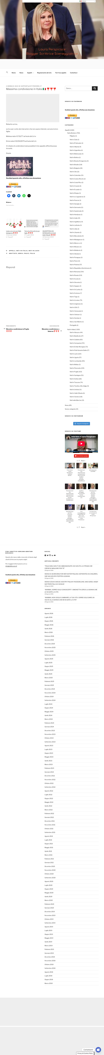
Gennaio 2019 (49, 953)
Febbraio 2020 (49, 904)
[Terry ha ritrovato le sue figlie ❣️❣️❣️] (32, 223)
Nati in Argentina (75, 150)
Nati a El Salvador (75, 143)
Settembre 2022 (50, 787)
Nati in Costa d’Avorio (77, 179)
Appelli (29, 73)
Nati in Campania (75, 343)
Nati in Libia (73, 229)
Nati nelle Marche (75, 400)
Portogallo (73, 325)
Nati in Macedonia (76, 236)
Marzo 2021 (48, 855)
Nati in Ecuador (75, 189)
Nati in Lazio (34, 250)
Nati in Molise (74, 364)
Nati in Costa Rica (75, 182)
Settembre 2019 (50, 923)
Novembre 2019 (50, 915)
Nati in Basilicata (75, 336)
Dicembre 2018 (50, 957)
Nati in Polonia (74, 264)
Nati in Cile (73, 171)
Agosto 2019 (49, 927)
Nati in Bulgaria (75, 168)
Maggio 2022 (49, 802)
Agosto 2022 (49, 791)
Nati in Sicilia (74, 379)
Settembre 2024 (50, 700)
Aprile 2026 (48, 628)
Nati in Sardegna (75, 375)
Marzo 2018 (49, 983)
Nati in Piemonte (75, 368)
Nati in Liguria (74, 357)
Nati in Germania (75, 207)
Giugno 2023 (49, 753)
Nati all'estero (71, 133)
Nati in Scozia (74, 279)
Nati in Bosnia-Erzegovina (78, 161)
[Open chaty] (98, 1049)
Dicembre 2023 (50, 730)
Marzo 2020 (49, 900)
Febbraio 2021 (49, 859)
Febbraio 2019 (49, 949)
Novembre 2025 (50, 647)
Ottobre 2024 (49, 696)
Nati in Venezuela (75, 311)
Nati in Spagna (74, 286)
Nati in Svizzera (75, 293)
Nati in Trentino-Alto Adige (78, 386)
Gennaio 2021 (49, 862)
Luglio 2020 (48, 885)
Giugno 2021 (49, 843)
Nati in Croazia (74, 186)
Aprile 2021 (48, 851)
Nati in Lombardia (75, 361)
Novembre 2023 (50, 734)
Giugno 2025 (49, 666)
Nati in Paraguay (75, 257)
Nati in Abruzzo (75, 332)
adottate (13, 253)
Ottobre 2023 (49, 738)
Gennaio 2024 (49, 727)
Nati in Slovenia (75, 282)
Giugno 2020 (49, 889)
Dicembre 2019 (50, 911)
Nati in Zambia (74, 318)
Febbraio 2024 (49, 723)
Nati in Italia (22, 250)
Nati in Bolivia (74, 157)
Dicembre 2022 (50, 776)
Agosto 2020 (49, 881)
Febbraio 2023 (49, 768)
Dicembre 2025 (50, 644)
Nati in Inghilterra (75, 222)
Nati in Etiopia (74, 193)
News (21, 73)
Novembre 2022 (50, 779)
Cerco (20, 253)
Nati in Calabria (75, 339)
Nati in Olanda (74, 254)
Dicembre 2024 (50, 689)
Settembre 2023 (50, 742)
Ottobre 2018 (49, 964)
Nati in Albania (74, 147)
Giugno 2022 (49, 798)
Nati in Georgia (74, 204)
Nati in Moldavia (75, 250)
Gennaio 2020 (49, 908)
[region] (52, 29)
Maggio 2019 (49, 938)
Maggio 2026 (49, 625)
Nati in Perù (73, 261)
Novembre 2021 (50, 825)
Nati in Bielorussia (75, 154)
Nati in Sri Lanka (75, 289)
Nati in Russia (74, 275)
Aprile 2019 (48, 942)
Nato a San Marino (76, 322)
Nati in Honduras (75, 214)
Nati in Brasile (74, 164)
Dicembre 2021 (50, 821)
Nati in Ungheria (75, 304)
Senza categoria (70, 409)
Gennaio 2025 (49, 685)
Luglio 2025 (48, 662)
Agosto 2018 (49, 972)
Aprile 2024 (48, 715)
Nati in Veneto (74, 397)
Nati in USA (73, 307)
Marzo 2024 (49, 719)
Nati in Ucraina (74, 300)
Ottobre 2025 (49, 651)
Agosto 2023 (49, 745)
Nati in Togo (73, 297)
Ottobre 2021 (49, 828)
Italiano (83, 1)
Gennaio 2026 (49, 640)
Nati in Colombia (75, 175)
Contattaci (73, 73)
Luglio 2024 (48, 704)
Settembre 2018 (50, 968)
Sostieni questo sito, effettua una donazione (23, 178)
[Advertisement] (32, 108)
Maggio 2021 (49, 847)
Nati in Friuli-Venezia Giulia (78, 350)
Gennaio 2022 (49, 817)
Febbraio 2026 (49, 636)
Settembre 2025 (50, 655)
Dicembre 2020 (50, 866)
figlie (26, 253)
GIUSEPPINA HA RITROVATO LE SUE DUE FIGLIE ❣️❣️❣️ (49, 233)
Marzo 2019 (49, 945)
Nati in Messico (75, 247)
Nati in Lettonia (75, 225)
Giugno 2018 (49, 979)
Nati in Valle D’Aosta (76, 393)
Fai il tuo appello (60, 73)
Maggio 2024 (49, 711)
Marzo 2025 (49, 677)
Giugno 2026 (49, 621)
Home (14, 73)
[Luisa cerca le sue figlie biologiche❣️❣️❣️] (14, 223)
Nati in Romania (75, 271)
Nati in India (73, 218)
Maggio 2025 (49, 670)
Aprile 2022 (48, 806)
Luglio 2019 (48, 930)
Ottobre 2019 (49, 919)
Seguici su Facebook (73, 101)
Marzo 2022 (49, 810)
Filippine (72, 136)
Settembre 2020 (50, 877)
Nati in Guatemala (75, 211)
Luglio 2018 (48, 976)
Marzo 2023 (49, 764)
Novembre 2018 (50, 960)
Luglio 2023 (48, 749)
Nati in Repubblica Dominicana (80, 268)
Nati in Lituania (74, 232)
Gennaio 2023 (49, 772)
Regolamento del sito (44, 73)
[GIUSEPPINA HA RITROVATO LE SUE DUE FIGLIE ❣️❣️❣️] (51, 223)
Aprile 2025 (48, 674)
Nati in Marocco (75, 243)
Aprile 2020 (48, 896)
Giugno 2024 (49, 708)
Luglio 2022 (48, 794)
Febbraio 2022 (49, 813)
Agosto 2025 (49, 659)
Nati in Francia (74, 200)
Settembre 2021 (50, 832)
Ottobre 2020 (49, 874)
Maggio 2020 (49, 893)
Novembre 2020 (50, 870)
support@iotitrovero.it (31, 86)
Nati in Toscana (75, 382)
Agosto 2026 (49, 613)
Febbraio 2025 (49, 681)
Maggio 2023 (49, 757)
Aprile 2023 (48, 761)
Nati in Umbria (74, 389)
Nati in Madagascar (76, 239)
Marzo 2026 (49, 632)
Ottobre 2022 (49, 783)
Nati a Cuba (73, 139)
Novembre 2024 (50, 693)
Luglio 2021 (48, 840)
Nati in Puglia (74, 371)
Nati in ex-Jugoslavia (76, 196)
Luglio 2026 (48, 617)
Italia (32, 253)
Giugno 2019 (49, 934)
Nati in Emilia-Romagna (77, 347)
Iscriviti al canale (82, 456)
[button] (3, 29)
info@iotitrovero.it (11, 566)
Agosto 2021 (49, 836)
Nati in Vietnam (75, 314)
